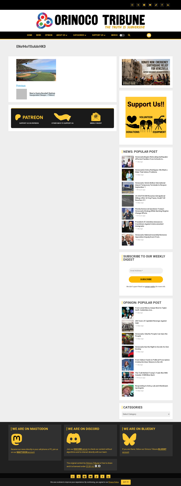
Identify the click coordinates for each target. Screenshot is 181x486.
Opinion (48, 35)
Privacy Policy (114, 482)
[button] (129, 35)
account (26, 452)
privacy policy (150, 287)
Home (29, 35)
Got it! (126, 482)
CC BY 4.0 (90, 466)
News (38, 35)
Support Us (97, 35)
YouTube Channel (144, 35)
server (81, 449)
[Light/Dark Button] (122, 35)
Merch (114, 35)
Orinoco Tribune (92, 463)
